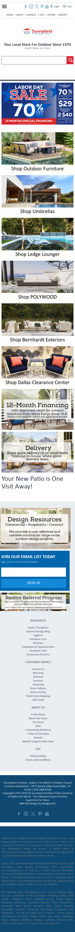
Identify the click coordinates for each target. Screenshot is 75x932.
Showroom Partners (38, 654)
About (19, 15)
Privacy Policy (38, 756)
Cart (70, 6)
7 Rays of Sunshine (38, 733)
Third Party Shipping (38, 696)
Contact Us (38, 669)
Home (9, 15)
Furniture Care (38, 639)
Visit (42, 15)
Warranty (38, 673)
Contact (31, 15)
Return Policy (38, 692)
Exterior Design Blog (38, 631)
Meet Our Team (38, 718)
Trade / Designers (38, 627)
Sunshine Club (38, 650)
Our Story (38, 722)
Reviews (38, 643)
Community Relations (38, 730)
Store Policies (38, 688)
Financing (38, 684)
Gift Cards (38, 700)
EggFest (63, 15)
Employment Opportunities (38, 647)
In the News (38, 714)
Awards (38, 737)
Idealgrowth (49, 803)
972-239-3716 (42, 789)
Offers (51, 15)
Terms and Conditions (38, 760)
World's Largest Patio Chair (38, 741)
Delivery (38, 677)
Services (38, 680)
